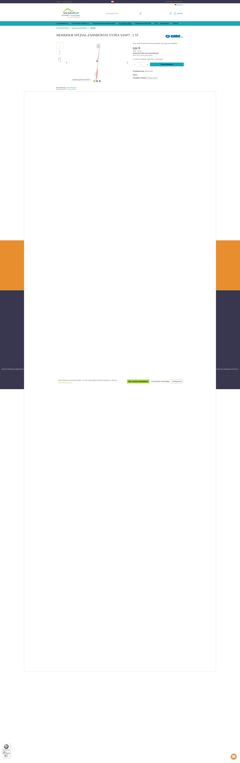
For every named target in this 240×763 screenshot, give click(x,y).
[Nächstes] (127, 62)
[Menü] (9, 744)
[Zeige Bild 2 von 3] (97, 81)
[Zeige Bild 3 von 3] (100, 81)
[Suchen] (140, 13)
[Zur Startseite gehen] (71, 13)
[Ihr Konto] (170, 13)
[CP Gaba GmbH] (174, 36)
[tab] (61, 88)
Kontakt (58, 1)
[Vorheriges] (66, 62)
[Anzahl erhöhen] (147, 64)
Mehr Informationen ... (65, 382)
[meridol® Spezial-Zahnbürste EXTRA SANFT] (97, 62)
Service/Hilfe (178, 1)
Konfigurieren (177, 381)
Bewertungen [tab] (71, 88)
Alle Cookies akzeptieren (138, 381)
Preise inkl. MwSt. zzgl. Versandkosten (146, 53)
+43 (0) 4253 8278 (67, 1)
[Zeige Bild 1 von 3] (94, 81)
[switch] (6, 756)
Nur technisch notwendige (160, 381)
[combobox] (121, 13)
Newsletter (169, 1)
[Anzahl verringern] (135, 64)
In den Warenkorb (167, 64)
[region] (92, 62)
